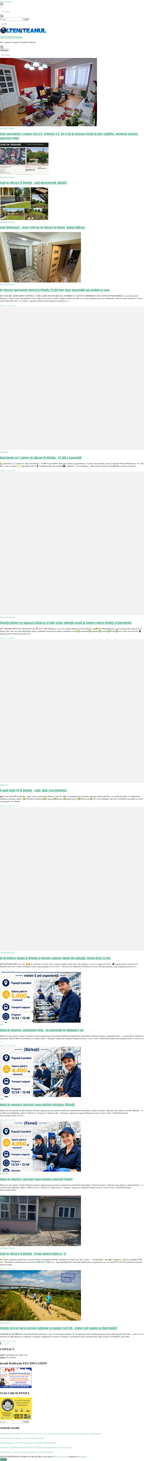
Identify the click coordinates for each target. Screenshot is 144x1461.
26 (6, 1343)
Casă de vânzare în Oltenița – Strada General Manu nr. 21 (33, 1254)
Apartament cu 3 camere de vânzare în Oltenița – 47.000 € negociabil (41, 458)
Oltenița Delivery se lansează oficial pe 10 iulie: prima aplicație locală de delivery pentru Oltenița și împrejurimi (65, 623)
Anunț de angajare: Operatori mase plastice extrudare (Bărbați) (37, 1105)
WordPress (83, 1456)
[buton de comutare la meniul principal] (1, 46)
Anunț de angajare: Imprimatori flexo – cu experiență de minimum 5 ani (42, 1030)
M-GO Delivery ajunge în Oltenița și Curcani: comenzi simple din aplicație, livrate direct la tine (55, 958)
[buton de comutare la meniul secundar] (1, 4)
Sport (9, 1322)
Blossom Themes (61, 1456)
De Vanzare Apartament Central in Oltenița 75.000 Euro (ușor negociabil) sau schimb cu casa (54, 290)
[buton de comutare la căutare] (2, 16)
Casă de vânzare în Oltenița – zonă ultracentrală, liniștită (33, 183)
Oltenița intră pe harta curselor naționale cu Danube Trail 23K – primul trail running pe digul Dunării (58, 1328)
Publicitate (4, 452)
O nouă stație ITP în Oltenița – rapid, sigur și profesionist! (33, 790)
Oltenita (3, 617)
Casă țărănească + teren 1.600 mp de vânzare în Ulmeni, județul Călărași (42, 227)
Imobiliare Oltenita (7, 128)
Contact (7, 11)
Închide (5, 50)
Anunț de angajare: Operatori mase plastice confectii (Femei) (36, 1179)
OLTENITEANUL (11, 37)
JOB (1, 1024)
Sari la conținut (6, 1)
